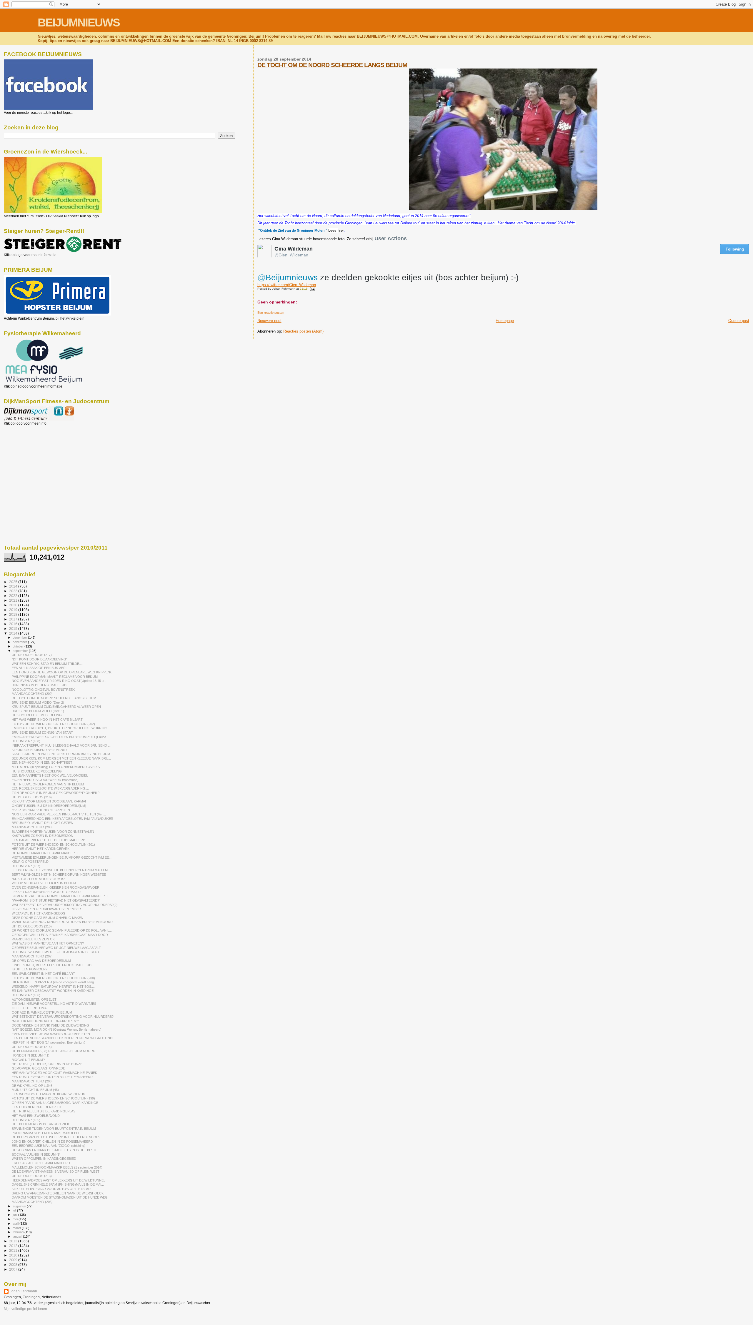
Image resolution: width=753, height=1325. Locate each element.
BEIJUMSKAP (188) (26, 741)
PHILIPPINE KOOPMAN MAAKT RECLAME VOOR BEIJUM (55, 676)
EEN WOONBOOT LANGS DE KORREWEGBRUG (49, 1094)
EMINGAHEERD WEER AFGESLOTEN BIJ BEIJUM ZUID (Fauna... (60, 737)
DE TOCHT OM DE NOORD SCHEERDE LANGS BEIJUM (332, 64)
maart (17, 1228)
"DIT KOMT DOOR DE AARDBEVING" (39, 659)
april (16, 1223)
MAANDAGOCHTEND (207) (32, 956)
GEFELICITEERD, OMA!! (30, 1008)
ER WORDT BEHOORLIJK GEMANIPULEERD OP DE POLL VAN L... (62, 930)
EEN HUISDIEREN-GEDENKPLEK (36, 1107)
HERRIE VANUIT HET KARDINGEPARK (40, 848)
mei (16, 1219)
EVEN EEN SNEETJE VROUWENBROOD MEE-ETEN (51, 1034)
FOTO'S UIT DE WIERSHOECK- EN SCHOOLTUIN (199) (53, 1098)
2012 (13, 1246)
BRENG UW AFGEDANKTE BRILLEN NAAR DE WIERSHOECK (58, 1193)
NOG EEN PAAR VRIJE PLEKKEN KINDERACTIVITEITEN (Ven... (59, 814)
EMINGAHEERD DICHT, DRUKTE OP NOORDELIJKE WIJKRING (59, 728)
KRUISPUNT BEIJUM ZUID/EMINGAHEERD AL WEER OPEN (56, 706)
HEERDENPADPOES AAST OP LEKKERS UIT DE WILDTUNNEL (58, 1180)
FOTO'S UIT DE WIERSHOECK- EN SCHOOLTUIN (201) (53, 844)
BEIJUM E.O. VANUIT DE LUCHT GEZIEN (42, 823)
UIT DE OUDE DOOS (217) (32, 655)
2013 (13, 1241)
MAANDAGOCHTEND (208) (32, 827)
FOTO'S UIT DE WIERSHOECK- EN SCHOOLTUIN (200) (53, 978)
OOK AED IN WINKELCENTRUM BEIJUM (42, 1012)
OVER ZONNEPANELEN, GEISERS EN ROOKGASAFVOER (55, 887)
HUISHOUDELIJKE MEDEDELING (37, 715)
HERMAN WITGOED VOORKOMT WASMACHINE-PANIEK (54, 1072)
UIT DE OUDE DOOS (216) (32, 797)
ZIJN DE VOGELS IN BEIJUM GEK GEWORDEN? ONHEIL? (55, 793)
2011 (13, 1250)
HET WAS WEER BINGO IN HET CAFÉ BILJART (47, 719)
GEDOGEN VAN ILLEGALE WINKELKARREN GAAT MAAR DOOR (60, 935)
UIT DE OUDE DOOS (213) (32, 1176)
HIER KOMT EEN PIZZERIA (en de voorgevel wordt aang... (54, 982)
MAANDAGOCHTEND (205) (32, 1202)
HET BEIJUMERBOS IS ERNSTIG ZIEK (40, 1124)
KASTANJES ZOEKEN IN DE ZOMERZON (42, 835)
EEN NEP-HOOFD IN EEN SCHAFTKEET (42, 762)
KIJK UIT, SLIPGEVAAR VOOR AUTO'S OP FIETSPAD (51, 1189)
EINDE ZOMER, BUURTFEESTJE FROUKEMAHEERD (51, 965)
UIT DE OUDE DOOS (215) (32, 926)
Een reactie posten (270, 312)
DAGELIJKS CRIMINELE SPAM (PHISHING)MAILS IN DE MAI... (58, 1184)
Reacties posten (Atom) (303, 331)
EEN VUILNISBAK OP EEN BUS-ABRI (39, 668)
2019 (13, 610)
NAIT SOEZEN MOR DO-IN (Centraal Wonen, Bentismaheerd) (56, 1029)
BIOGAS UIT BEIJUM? (28, 1060)
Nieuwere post (269, 320)
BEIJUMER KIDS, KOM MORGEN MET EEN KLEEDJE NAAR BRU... (61, 758)
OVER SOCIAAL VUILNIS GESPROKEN (41, 810)
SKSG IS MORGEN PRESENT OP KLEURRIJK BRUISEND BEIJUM (61, 754)
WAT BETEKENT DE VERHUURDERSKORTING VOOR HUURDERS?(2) (65, 905)
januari (18, 1236)
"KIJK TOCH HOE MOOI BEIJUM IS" (38, 879)
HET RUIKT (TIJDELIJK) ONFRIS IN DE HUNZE (47, 1064)
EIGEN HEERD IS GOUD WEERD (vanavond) (45, 780)
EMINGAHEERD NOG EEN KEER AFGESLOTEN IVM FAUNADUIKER (62, 818)
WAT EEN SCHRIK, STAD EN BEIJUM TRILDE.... (47, 663)
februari (18, 1232)
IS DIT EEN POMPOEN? (29, 969)
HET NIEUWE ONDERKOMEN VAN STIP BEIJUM (48, 784)
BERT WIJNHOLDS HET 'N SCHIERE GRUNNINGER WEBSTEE (59, 874)
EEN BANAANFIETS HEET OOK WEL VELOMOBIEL (50, 775)
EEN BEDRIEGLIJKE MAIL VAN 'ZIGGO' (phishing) (48, 1145)
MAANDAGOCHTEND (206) (32, 1081)
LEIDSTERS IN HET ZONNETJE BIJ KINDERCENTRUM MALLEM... (61, 870)
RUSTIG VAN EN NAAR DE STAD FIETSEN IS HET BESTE (54, 1150)
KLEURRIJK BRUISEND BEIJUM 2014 (39, 750)
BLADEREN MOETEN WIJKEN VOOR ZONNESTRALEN (53, 831)
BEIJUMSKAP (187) (26, 866)
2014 (13, 633)
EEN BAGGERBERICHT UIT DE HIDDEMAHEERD (48, 840)
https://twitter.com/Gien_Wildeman (286, 285)
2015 (13, 628)
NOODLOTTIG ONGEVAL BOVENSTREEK (43, 689)
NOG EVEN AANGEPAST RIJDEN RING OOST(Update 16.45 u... (59, 680)
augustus (20, 1206)
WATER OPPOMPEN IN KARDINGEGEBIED (44, 1158)
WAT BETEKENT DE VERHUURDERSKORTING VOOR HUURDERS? (63, 1016)
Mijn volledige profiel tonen (25, 1309)
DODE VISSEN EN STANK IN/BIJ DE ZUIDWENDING (50, 1025)
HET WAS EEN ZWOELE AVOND (36, 1115)
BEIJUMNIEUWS (79, 22)
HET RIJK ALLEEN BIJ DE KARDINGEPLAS (43, 1111)
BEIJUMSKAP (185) (26, 1120)
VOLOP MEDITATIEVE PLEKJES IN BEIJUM (44, 883)
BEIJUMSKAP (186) (26, 995)
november (20, 642)
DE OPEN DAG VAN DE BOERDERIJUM (41, 960)
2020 (13, 605)
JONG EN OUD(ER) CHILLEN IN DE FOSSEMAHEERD (52, 1141)
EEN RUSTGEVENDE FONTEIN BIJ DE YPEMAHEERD (52, 1077)
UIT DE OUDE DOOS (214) (32, 1047)
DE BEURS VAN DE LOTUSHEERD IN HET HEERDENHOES (56, 1137)
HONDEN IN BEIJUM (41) (30, 1055)
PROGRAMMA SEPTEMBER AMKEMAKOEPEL (46, 1133)
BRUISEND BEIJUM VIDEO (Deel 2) (38, 702)
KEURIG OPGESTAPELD (30, 861)
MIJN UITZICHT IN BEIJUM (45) (35, 1090)
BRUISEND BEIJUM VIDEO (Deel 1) (38, 711)
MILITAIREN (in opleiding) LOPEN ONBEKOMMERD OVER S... (57, 767)
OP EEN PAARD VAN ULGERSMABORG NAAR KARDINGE (55, 1102)
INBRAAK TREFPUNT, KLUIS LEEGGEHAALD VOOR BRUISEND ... (61, 745)
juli (15, 1210)
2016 (13, 624)
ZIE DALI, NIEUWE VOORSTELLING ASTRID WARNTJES (54, 1003)
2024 (13, 586)
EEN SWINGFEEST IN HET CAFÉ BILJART (43, 973)
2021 (13, 600)
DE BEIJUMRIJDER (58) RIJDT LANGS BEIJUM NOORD (53, 1051)
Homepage (505, 320)
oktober (18, 646)
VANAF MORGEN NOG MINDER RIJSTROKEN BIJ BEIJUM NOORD (62, 922)
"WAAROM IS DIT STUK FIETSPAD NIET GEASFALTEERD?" (56, 900)
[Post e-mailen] (312, 288)
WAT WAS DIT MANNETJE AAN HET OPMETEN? (48, 943)
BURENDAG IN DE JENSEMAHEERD (39, 685)
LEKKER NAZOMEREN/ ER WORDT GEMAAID (46, 892)
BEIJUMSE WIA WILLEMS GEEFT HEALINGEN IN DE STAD (55, 952)
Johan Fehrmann (23, 1291)
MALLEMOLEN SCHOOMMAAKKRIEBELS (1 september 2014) (57, 1167)
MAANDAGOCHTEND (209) (32, 693)
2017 (13, 619)
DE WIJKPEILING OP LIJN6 (32, 1085)
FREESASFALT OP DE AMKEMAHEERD (41, 1163)
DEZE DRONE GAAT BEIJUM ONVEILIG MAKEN (47, 918)
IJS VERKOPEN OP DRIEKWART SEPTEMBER (46, 909)
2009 (13, 1260)
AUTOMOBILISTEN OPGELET (34, 999)
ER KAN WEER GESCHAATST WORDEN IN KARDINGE (53, 990)
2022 (13, 596)
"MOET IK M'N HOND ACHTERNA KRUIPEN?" (45, 1021)
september (21, 651)
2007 (13, 1269)
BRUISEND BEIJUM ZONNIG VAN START (42, 732)
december (20, 637)
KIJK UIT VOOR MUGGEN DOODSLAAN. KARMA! (49, 801)
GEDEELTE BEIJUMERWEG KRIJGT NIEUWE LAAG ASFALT (56, 947)
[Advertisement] (30, 457)
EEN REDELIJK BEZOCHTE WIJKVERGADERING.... (50, 788)
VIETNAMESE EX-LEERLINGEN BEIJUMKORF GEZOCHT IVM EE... (61, 857)
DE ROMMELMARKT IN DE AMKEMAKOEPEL (45, 853)
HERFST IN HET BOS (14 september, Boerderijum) (48, 1042)
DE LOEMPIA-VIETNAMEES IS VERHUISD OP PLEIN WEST (55, 1171)
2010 (13, 1255)
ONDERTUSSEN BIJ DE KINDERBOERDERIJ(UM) (49, 805)
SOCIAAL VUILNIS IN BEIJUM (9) (36, 1154)
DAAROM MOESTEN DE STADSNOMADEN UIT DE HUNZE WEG (60, 1197)
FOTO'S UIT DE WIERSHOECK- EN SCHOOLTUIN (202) (53, 724)
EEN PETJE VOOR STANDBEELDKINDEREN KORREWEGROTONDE (63, 1038)
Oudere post (738, 320)
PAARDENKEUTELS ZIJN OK (33, 939)
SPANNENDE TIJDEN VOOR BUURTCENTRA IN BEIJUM (54, 1128)
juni (15, 1214)
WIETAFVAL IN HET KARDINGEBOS (38, 913)
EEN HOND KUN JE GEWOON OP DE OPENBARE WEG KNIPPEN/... (63, 672)
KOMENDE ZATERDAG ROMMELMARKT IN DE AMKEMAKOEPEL (60, 896)
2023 (13, 591)
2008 (13, 1264)
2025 (13, 582)
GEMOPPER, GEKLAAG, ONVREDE (38, 1068)
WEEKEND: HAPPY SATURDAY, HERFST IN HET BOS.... (53, 986)
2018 (13, 614)
